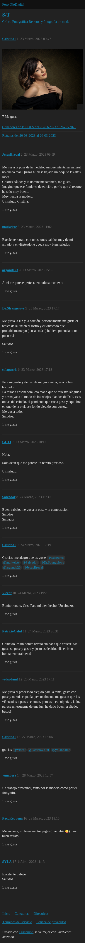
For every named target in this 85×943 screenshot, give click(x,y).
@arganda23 (12, 567)
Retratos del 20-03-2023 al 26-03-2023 (29, 135)
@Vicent (20, 750)
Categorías (22, 913)
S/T (6, 15)
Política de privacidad (51, 922)
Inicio (6, 913)
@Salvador (30, 562)
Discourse (26, 932)
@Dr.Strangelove (52, 562)
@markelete (11, 562)
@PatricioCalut (39, 750)
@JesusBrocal (33, 567)
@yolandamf (61, 750)
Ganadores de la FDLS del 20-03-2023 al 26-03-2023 (39, 127)
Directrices (41, 913)
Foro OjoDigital (13, 4)
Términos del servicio (17, 922)
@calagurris (56, 557)
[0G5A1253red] (42, 79)
